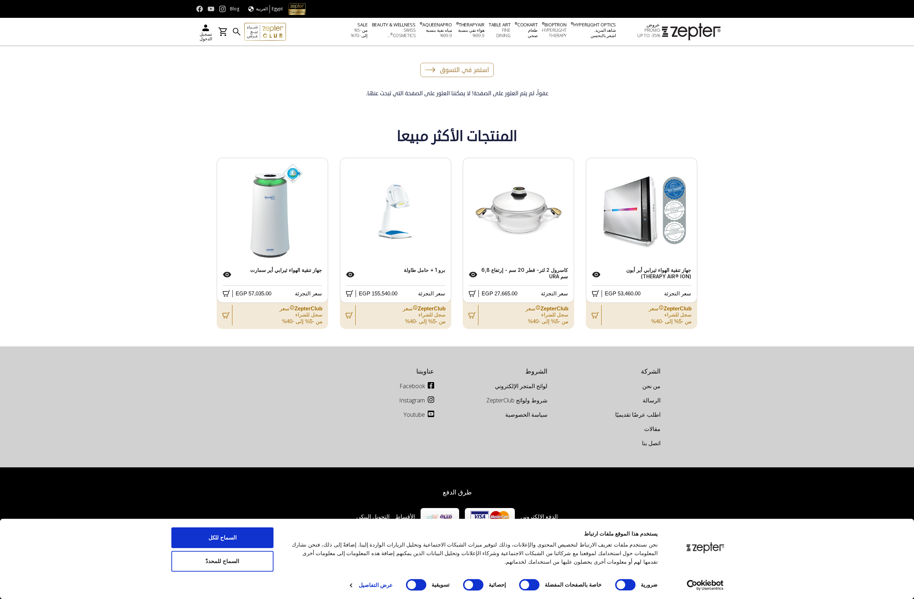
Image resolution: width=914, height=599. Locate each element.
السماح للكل (223, 537)
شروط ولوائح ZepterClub (516, 400)
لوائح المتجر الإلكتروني (521, 386)
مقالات (652, 429)
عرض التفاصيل (376, 585)
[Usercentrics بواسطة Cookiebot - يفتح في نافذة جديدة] (705, 585)
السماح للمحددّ (222, 561)
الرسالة (652, 400)
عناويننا (425, 371)
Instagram (412, 400)
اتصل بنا (651, 443)
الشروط (536, 371)
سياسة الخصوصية (526, 414)
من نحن (651, 386)
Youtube (414, 414)
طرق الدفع (457, 492)
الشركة (651, 371)
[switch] (531, 584)
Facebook (412, 386)
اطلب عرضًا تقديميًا (638, 414)
